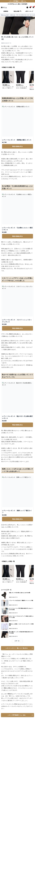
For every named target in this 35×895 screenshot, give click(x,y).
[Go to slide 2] (17, 222)
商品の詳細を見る (17, 146)
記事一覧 (12, 15)
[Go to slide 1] (16, 222)
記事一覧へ (18, 641)
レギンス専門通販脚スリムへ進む (17, 715)
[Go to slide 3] (18, 222)
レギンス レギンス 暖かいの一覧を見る (17, 648)
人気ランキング (29, 11)
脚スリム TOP (5, 15)
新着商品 (6, 11)
